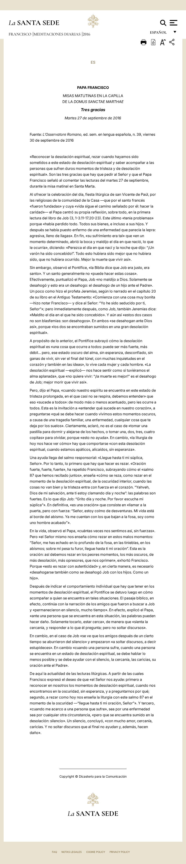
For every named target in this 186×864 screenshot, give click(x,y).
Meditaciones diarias (57, 34)
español (160, 33)
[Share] (172, 43)
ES (93, 62)
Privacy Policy (120, 852)
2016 (86, 34)
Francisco (20, 34)
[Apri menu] (173, 23)
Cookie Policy (95, 852)
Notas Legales (71, 852)
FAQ (54, 852)
